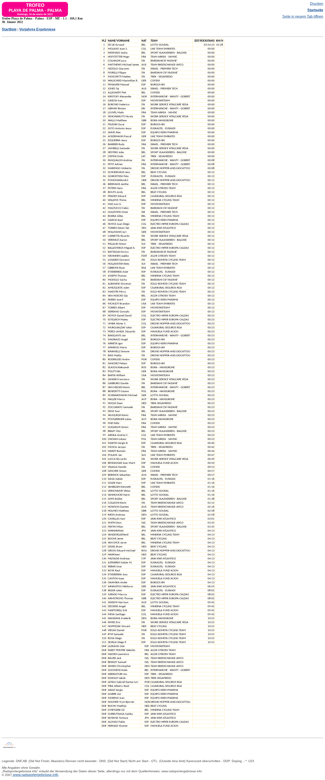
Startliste (9, 29)
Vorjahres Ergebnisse (37, 29)
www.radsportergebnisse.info (35, 775)
